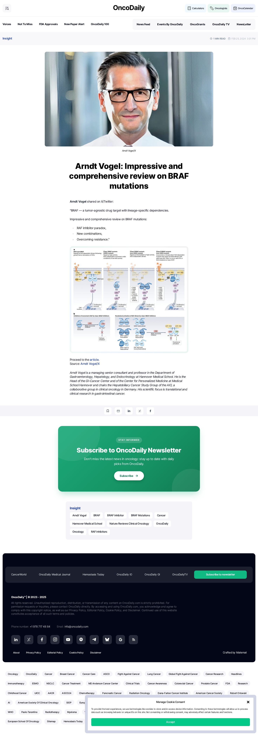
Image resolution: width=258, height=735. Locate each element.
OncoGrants (197, 24)
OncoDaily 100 (100, 24)
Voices (7, 24)
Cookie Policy (76, 652)
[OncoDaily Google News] (120, 639)
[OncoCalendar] (235, 8)
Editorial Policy (55, 652)
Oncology (78, 531)
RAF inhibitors (99, 531)
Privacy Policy (33, 652)
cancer (161, 515)
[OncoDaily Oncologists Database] (212, 8)
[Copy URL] (107, 411)
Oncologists (221, 8)
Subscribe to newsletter (220, 574)
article (94, 359)
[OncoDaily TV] (68, 639)
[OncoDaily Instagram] (54, 639)
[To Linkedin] (129, 411)
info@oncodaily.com (76, 626)
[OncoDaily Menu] (7, 8)
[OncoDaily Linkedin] (15, 639)
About (16, 652)
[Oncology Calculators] (189, 8)
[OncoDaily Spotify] (81, 639)
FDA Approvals (48, 24)
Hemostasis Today (93, 574)
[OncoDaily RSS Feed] (133, 639)
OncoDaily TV (221, 24)
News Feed (143, 24)
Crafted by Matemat (235, 652)
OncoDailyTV (179, 574)
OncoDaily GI (152, 574)
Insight (7, 38)
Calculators (198, 8)
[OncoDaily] (129, 8)
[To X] (139, 411)
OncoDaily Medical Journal (54, 574)
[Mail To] (118, 411)
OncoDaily (162, 523)
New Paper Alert (74, 24)
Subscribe (126, 476)
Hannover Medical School (87, 523)
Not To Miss (25, 24)
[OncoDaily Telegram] (94, 639)
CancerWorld (18, 574)
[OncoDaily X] (28, 639)
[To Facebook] (150, 411)
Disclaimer (95, 652)
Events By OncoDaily (170, 24)
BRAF (97, 515)
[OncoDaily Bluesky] (107, 639)
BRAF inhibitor (115, 515)
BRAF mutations (140, 515)
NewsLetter (244, 24)
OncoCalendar (245, 8)
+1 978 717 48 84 (40, 626)
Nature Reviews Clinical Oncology (129, 523)
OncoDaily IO (124, 574)
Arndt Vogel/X (90, 363)
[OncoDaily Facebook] (42, 639)
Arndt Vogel (79, 515)
